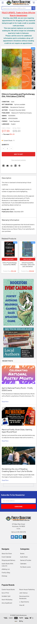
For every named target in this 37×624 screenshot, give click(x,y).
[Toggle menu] (2, 2)
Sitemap (4, 576)
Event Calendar (6, 557)
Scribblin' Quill (6, 596)
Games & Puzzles (25, 560)
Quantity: (5, 144)
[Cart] (34, 2)
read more (5, 401)
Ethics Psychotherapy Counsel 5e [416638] (10, 263)
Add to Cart (9, 259)
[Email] (7, 165)
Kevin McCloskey (7, 599)
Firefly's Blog (6, 572)
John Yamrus (23, 593)
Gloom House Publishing (27, 589)
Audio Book (24, 557)
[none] (18, 69)
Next (34, 257)
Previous (2, 257)
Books (22, 553)
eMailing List (6, 569)
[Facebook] (3, 165)
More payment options (18, 160)
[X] (24, 537)
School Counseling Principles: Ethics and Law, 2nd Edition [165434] (27, 265)
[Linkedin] (15, 165)
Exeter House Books (8, 589)
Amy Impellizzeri (7, 603)
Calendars (23, 563)
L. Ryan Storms (24, 602)
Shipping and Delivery (8, 560)
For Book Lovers (25, 567)
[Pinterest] (19, 165)
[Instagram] (16, 537)
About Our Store (7, 553)
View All (21, 605)
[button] (18, 302)
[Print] (11, 165)
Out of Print (5, 593)
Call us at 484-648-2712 (18, 532)
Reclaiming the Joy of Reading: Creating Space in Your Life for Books (17, 470)
